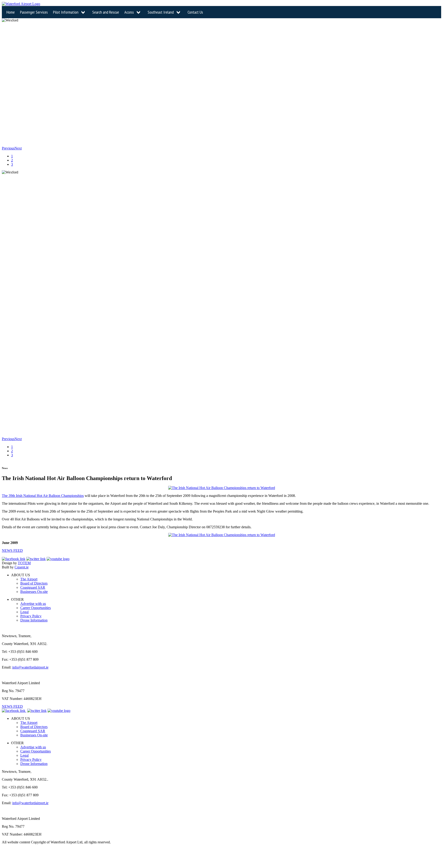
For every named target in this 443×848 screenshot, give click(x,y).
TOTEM (24, 563)
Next (18, 148)
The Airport (28, 579)
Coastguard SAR (32, 587)
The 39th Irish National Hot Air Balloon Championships (43, 496)
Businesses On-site (34, 592)
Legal (24, 612)
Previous (8, 148)
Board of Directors (34, 583)
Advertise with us (33, 604)
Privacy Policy (31, 616)
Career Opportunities (35, 608)
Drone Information (34, 620)
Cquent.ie (22, 567)
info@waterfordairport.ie (30, 667)
